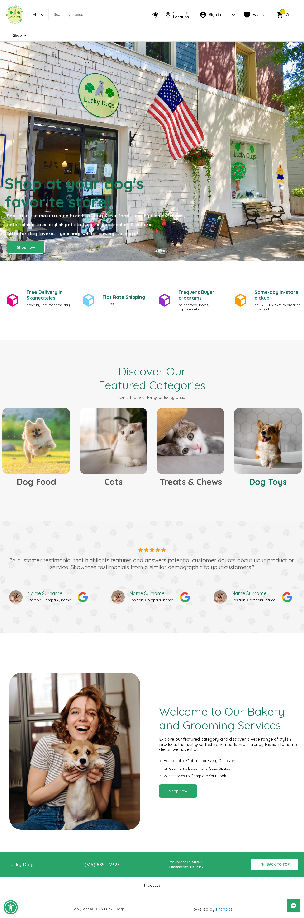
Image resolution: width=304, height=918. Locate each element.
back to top (278, 864)
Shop (17, 35)
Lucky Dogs (21, 864)
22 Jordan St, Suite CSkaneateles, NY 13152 (186, 864)
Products (152, 885)
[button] (11, 907)
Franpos (224, 909)
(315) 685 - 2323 (102, 864)
